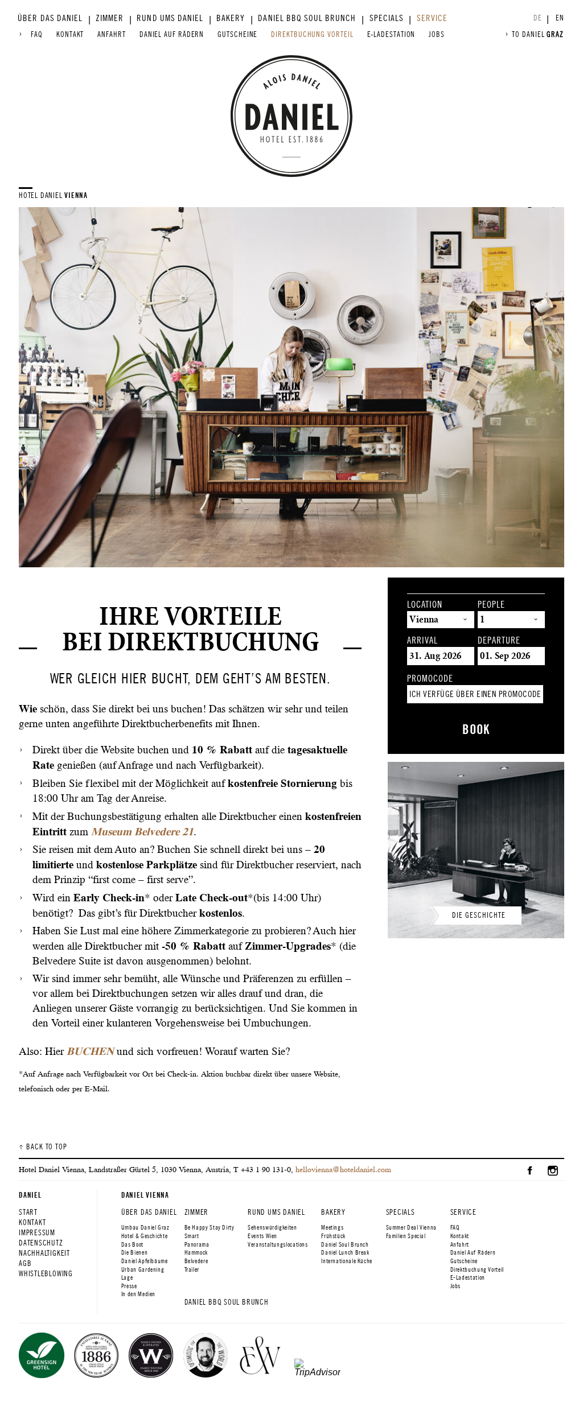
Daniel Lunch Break (345, 1252)
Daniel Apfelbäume (144, 1260)
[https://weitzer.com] (260, 1356)
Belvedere (196, 1260)
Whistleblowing (46, 1273)
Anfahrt (111, 34)
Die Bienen (134, 1252)
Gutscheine (237, 34)
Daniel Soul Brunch (344, 1244)
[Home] (291, 116)
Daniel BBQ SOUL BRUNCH (307, 18)
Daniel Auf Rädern (171, 34)
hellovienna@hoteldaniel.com (343, 1169)
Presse (129, 1286)
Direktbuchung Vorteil (312, 34)
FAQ (37, 34)
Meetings (332, 1227)
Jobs (437, 34)
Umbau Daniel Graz (145, 1227)
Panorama (197, 1244)
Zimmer (110, 18)
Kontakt (70, 34)
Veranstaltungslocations (278, 1244)
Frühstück (333, 1235)
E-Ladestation (391, 34)
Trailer (191, 1269)
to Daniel (538, 34)
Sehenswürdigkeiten (272, 1227)
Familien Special (406, 1235)
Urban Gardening (143, 1269)
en (560, 18)
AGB (25, 1263)
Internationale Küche (346, 1260)
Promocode (430, 678)
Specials (386, 18)
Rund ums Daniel (170, 18)
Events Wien (262, 1235)
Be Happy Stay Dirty (209, 1227)
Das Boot (132, 1244)
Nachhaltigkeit (44, 1253)
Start (28, 1212)
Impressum (37, 1232)
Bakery (230, 18)
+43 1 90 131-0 (266, 1169)
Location (424, 604)
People (491, 604)
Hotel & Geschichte (144, 1235)
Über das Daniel (50, 18)
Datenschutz (41, 1243)
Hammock (196, 1252)
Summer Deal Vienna (411, 1227)
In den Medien (138, 1293)
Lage (127, 1277)
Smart (191, 1235)
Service (432, 18)
